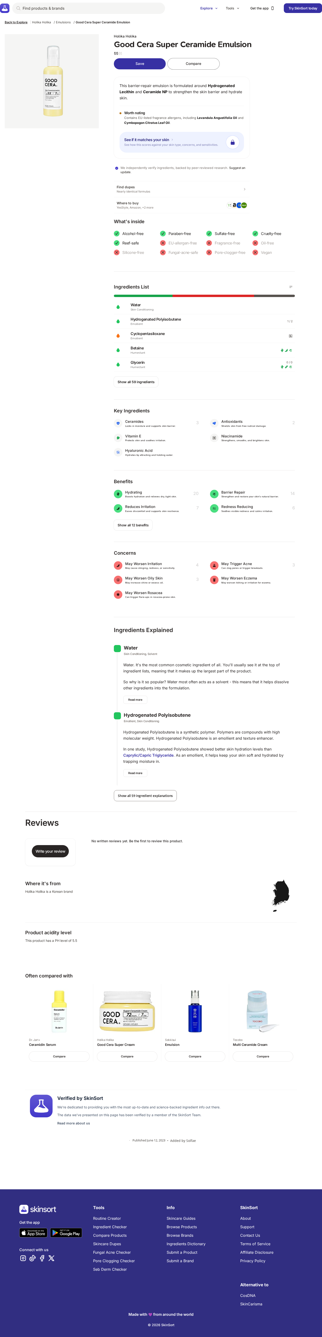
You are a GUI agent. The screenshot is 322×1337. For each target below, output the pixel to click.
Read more (135, 699)
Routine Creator (107, 1218)
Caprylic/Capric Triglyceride (148, 755)
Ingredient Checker (110, 1226)
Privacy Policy (252, 1260)
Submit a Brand (180, 1260)
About (245, 1218)
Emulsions (63, 22)
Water (131, 648)
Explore (206, 8)
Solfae (191, 1140)
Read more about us (73, 1123)
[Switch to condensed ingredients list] (291, 287)
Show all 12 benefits (133, 525)
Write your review (50, 851)
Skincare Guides (181, 1218)
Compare (193, 63)
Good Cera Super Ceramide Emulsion (103, 22)
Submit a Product (182, 1252)
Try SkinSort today (303, 8)
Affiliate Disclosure (256, 1252)
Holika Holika (41, 22)
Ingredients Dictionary (186, 1243)
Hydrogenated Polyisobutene (157, 715)
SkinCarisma (251, 1304)
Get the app (259, 8)
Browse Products (182, 1226)
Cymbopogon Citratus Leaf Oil (147, 123)
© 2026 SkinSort (161, 1325)
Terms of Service (255, 1243)
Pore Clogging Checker (114, 1260)
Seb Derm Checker (110, 1269)
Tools (230, 8)
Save (140, 63)
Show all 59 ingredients (136, 382)
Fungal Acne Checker (112, 1252)
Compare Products (110, 1235)
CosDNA (248, 1295)
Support (247, 1226)
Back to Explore (16, 22)
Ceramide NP (155, 91)
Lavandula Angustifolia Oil (217, 118)
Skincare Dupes (107, 1243)
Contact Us (250, 1235)
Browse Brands (180, 1235)
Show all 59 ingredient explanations (145, 795)
